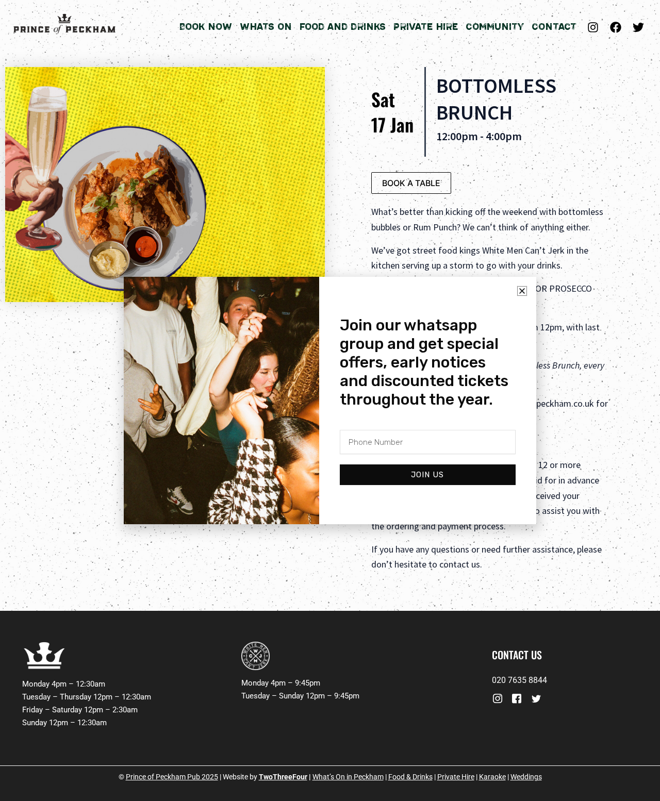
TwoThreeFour (283, 777)
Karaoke (492, 777)
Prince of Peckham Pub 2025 (172, 777)
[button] (522, 291)
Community (495, 26)
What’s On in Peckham (348, 777)
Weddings (526, 777)
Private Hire (425, 26)
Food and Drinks (343, 26)
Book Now (205, 26)
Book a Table (411, 183)
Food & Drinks (410, 777)
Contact (554, 26)
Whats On (266, 26)
